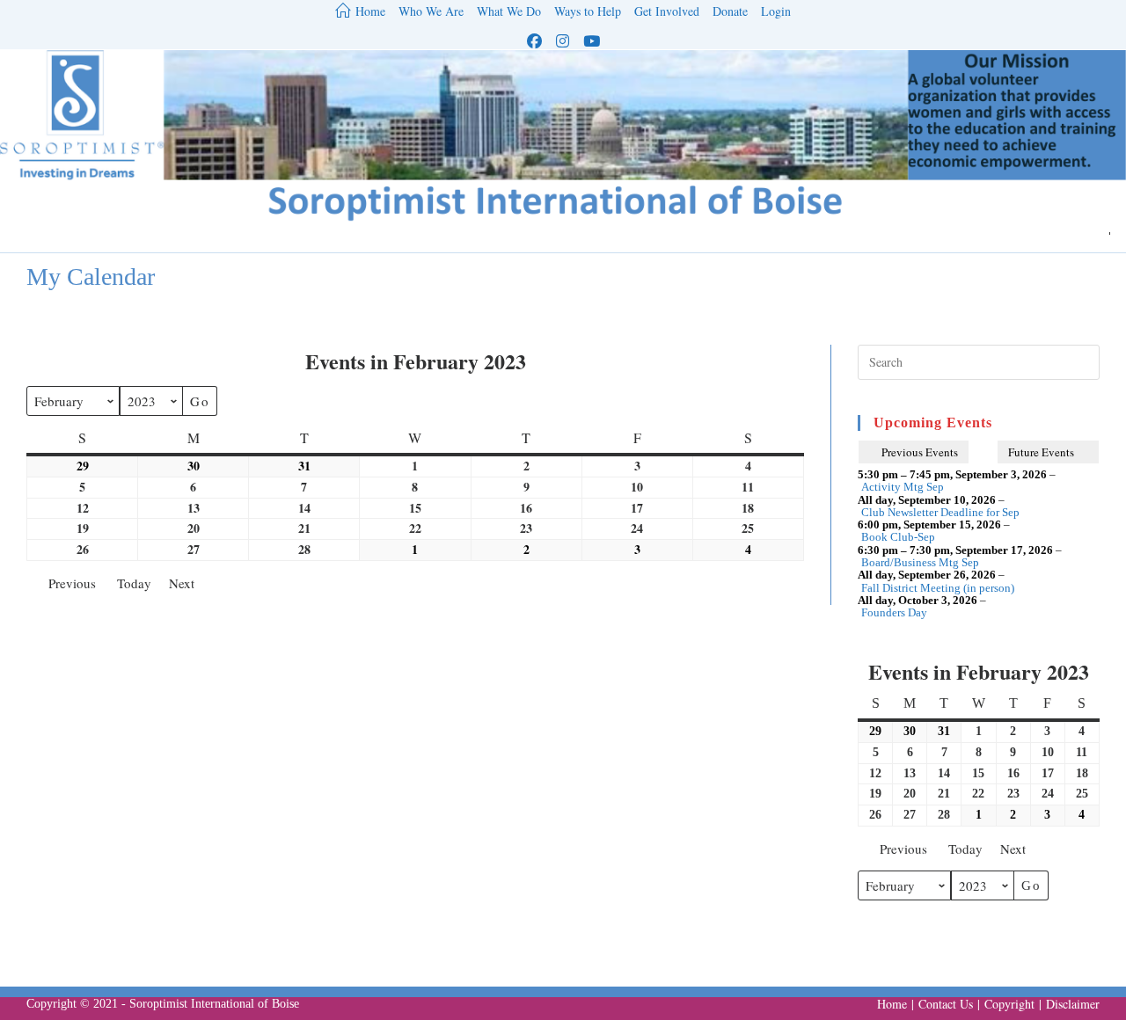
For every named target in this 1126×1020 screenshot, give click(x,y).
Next (181, 583)
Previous (72, 583)
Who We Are (431, 11)
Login (776, 11)
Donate (730, 11)
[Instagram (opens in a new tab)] (562, 40)
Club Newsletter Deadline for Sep (940, 512)
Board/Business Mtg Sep (920, 563)
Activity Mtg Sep (902, 487)
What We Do (509, 11)
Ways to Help (587, 11)
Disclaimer (1073, 1003)
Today (134, 583)
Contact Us (945, 1003)
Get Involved (666, 11)
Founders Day (894, 613)
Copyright (1009, 1003)
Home (892, 1003)
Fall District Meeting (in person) (937, 588)
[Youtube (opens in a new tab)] (591, 40)
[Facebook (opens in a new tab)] (534, 40)
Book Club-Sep (898, 537)
